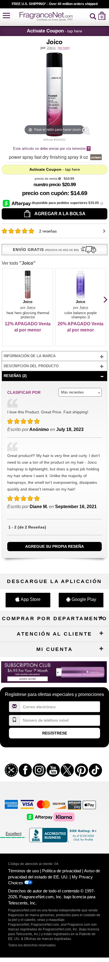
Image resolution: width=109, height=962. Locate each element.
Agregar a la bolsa (60, 213)
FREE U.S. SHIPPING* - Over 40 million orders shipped (55, 4)
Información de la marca (30, 356)
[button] (6, 16)
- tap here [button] (54, 31)
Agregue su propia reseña (54, 546)
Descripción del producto (31, 366)
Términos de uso (23, 870)
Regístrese (54, 733)
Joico (51, 48)
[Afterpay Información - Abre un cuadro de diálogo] (17, 203)
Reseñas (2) (15, 376)
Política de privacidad (61, 870)
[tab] (54, 356)
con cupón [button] (44, 193)
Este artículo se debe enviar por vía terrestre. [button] (51, 148)
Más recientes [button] (72, 392)
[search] (93, 16)
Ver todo (18, 263)
